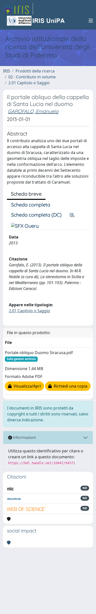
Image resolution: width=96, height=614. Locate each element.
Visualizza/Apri (26, 386)
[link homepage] (18, 9)
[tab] (72, 215)
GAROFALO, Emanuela (33, 111)
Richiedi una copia (69, 386)
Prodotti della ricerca (35, 71)
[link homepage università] (36, 21)
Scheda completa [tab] (30, 205)
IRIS (6, 71)
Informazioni (24, 437)
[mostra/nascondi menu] (91, 20)
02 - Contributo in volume (32, 77)
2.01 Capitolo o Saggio (29, 82)
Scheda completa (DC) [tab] (36, 215)
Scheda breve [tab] (26, 194)
